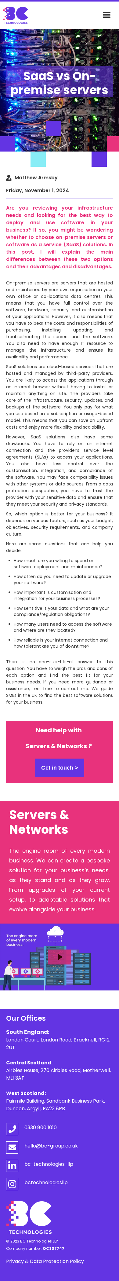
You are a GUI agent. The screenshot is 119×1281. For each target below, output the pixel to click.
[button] (107, 15)
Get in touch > (59, 768)
